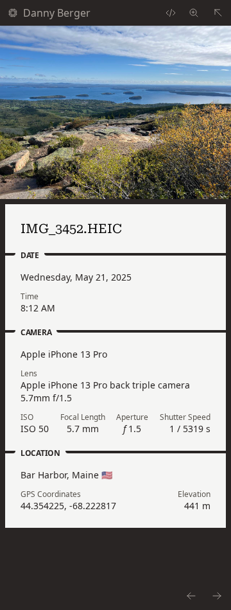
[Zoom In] (115, 112)
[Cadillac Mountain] (218, 13)
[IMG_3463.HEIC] (217, 596)
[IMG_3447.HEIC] (190, 596)
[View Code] (170, 13)
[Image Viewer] (193, 13)
